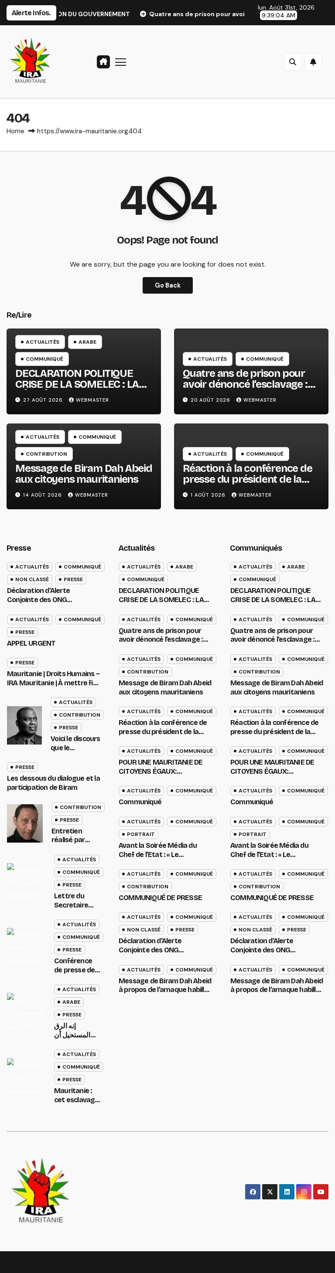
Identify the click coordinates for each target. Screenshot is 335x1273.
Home (15, 131)
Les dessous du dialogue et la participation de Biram (53, 783)
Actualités (42, 342)
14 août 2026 (43, 495)
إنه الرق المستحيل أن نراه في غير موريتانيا (72, 1039)
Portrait (141, 834)
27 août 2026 (44, 400)
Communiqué (44, 358)
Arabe (87, 342)
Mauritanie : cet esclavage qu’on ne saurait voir (76, 1104)
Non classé (32, 579)
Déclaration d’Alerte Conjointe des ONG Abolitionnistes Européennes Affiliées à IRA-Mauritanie (52, 604)
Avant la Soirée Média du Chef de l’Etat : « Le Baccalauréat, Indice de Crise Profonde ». (165, 859)
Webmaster (92, 400)
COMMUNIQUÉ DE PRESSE (160, 898)
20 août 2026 (211, 400)
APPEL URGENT (31, 643)
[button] (292, 62)
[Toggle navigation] (120, 61)
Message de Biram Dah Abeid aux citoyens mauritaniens (83, 473)
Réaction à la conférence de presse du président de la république (247, 479)
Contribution (46, 453)
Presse (73, 579)
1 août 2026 (209, 495)
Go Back (168, 285)
